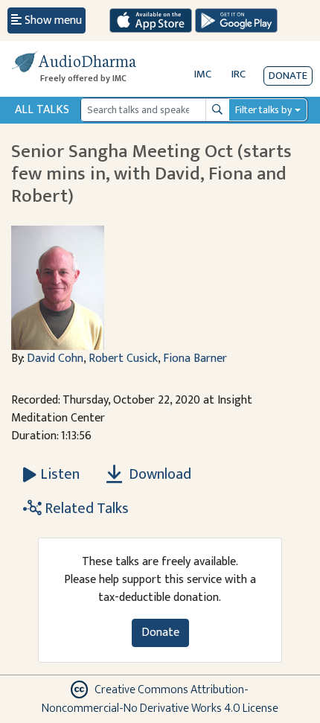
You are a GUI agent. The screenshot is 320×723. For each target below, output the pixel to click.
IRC (238, 74)
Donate (288, 75)
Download (158, 474)
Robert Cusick (123, 358)
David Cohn (55, 358)
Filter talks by (263, 109)
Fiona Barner (195, 358)
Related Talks (85, 508)
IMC (202, 74)
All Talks (42, 110)
